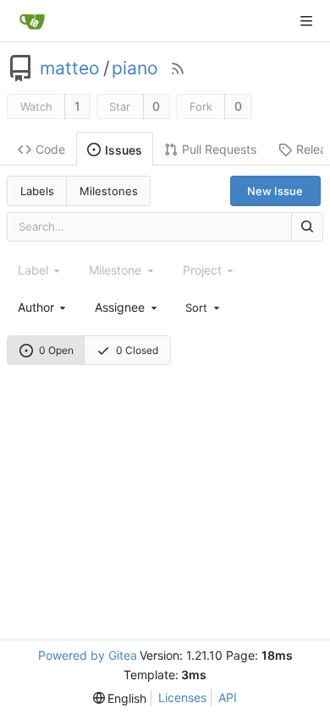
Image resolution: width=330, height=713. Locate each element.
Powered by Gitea (87, 655)
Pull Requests (219, 149)
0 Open (56, 350)
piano (135, 68)
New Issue (275, 191)
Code (50, 149)
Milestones (109, 191)
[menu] (204, 306)
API (227, 697)
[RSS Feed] (177, 68)
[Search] (307, 227)
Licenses (182, 697)
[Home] (32, 21)
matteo (70, 68)
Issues (123, 150)
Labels (37, 191)
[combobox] (43, 307)
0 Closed (137, 350)
